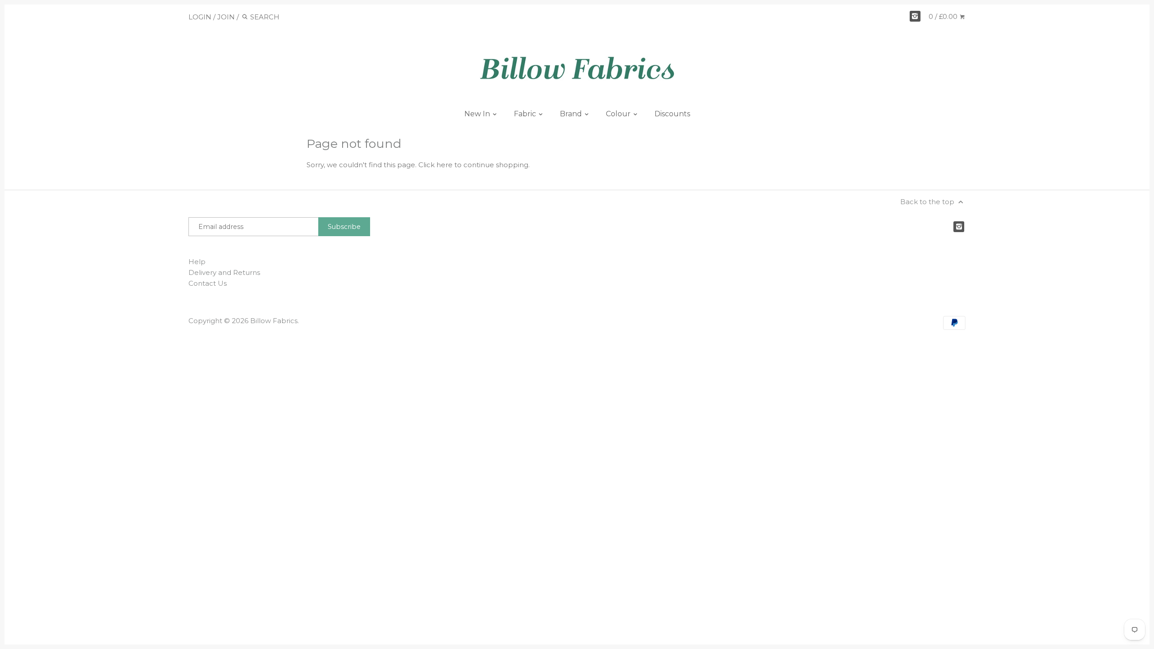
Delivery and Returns (224, 272)
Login (199, 17)
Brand (572, 114)
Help (197, 261)
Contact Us (207, 283)
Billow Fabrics (274, 320)
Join (226, 17)
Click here (435, 164)
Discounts (672, 114)
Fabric (526, 114)
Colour (619, 114)
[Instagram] (915, 16)
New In (478, 114)
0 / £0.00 (944, 16)
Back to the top (928, 201)
